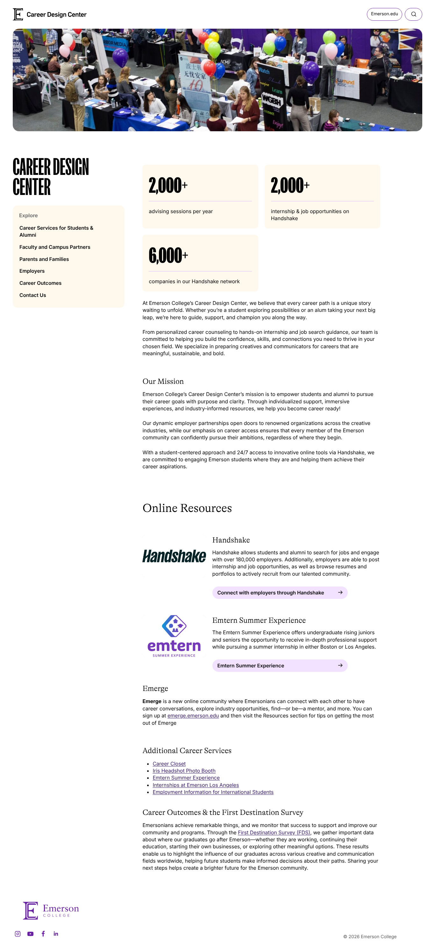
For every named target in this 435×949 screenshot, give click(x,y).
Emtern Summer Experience (186, 777)
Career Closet (169, 763)
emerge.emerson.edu (193, 715)
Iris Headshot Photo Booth (184, 770)
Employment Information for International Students (213, 792)
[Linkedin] (56, 934)
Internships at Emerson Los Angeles (196, 785)
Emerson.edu (384, 14)
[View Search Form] (413, 14)
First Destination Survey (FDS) (274, 832)
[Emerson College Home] (38, 12)
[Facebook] (43, 934)
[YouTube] (30, 934)
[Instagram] (17, 934)
